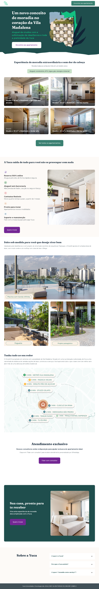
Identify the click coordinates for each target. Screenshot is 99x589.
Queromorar (18, 522)
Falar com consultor (49, 460)
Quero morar (12, 230)
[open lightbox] (49, 400)
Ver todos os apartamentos (49, 143)
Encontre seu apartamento (83, 3)
